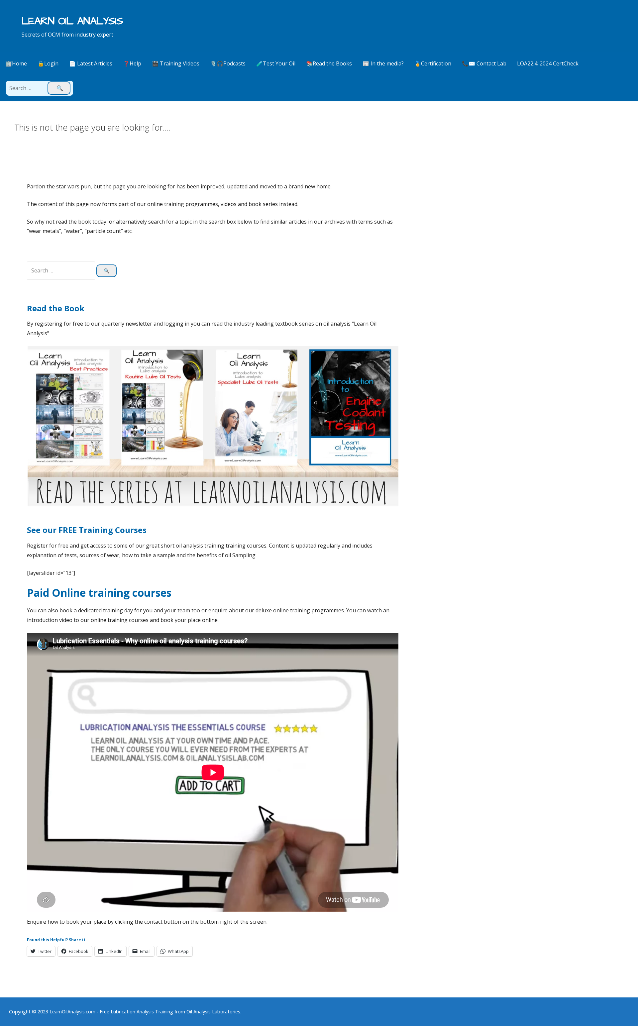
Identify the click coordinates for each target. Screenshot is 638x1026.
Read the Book (55, 308)
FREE (68, 529)
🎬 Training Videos (175, 63)
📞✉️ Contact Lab (484, 63)
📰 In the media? (383, 63)
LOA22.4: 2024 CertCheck (548, 63)
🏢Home (16, 63)
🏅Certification (432, 63)
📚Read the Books (329, 63)
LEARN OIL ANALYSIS (72, 21)
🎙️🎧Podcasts (228, 63)
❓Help (132, 63)
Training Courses (113, 529)
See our (42, 529)
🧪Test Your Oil (275, 63)
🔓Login (48, 63)
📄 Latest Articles (90, 63)
